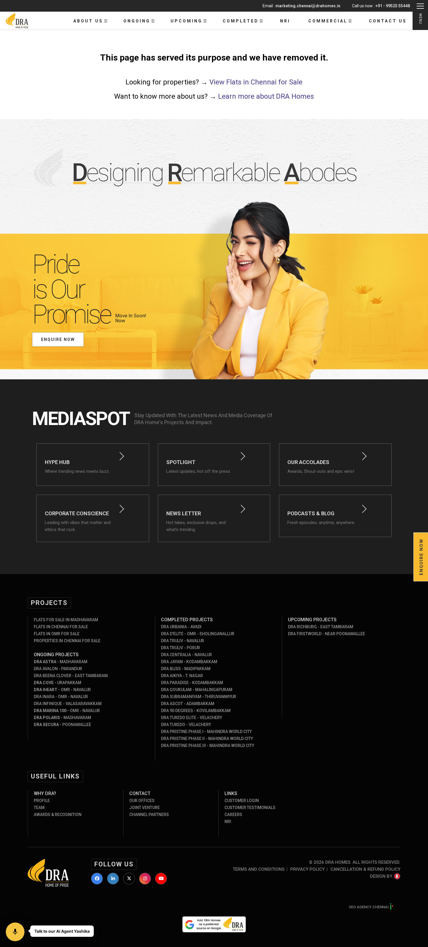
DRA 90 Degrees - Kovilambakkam (196, 710)
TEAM (39, 807)
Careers (233, 814)
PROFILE (42, 800)
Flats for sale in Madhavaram (66, 619)
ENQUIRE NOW (58, 339)
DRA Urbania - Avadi (181, 626)
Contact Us (388, 21)
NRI (285, 21)
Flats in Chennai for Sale (61, 626)
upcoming (186, 21)
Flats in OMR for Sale (56, 633)
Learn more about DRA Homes (266, 96)
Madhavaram (60, 661)
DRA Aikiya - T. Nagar (182, 675)
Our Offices (142, 800)
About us (88, 21)
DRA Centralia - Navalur (186, 654)
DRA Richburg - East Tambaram (320, 626)
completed (241, 21)
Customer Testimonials (249, 807)
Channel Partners (149, 814)
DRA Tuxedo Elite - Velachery (191, 717)
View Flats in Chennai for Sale (256, 82)
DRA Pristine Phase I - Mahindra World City (206, 731)
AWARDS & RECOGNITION (58, 814)
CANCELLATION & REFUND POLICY (365, 869)
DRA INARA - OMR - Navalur (61, 696)
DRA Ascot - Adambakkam (187, 703)
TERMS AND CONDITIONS (258, 869)
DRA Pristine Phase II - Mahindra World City (207, 738)
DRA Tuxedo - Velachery (186, 724)
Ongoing (136, 21)
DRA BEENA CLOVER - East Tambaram (71, 675)
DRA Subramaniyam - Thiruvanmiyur (198, 696)
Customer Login (241, 800)
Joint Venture (144, 807)
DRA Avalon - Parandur (58, 668)
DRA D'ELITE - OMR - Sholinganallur (197, 633)
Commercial (327, 21)
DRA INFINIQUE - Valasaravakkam (68, 703)
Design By (381, 876)
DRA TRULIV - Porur (180, 647)
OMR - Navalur (62, 689)
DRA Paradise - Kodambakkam (192, 682)
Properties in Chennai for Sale (67, 640)
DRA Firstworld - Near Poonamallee (326, 633)
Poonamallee (62, 724)
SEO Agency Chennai (369, 907)
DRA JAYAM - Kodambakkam (189, 661)
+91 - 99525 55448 (392, 5)
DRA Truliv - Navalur (182, 640)
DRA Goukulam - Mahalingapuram (196, 689)
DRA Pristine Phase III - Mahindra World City (207, 745)
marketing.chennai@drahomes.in (307, 5)
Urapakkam (57, 682)
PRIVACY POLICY (307, 869)
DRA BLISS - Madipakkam (186, 668)
